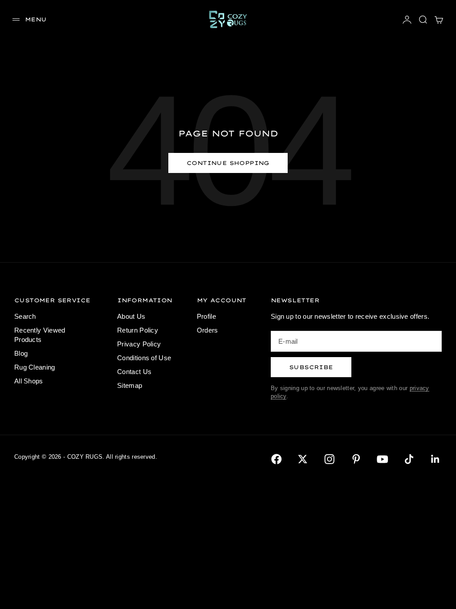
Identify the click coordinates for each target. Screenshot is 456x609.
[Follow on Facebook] (276, 459)
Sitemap (129, 385)
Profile (206, 316)
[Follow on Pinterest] (356, 459)
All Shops (28, 381)
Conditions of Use (144, 358)
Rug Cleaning (34, 367)
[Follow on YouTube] (382, 459)
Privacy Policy (139, 344)
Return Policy (137, 330)
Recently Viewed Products (39, 334)
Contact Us (134, 371)
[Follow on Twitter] (303, 459)
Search (25, 316)
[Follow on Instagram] (329, 459)
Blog (21, 353)
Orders (207, 330)
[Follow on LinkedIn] (435, 459)
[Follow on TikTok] (409, 459)
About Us (131, 316)
